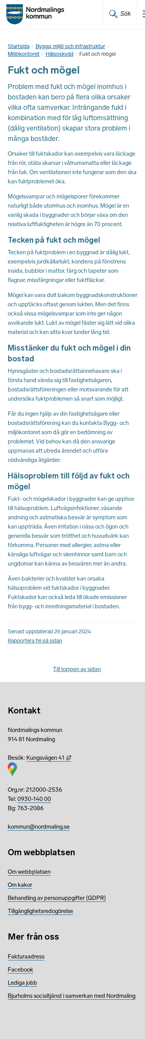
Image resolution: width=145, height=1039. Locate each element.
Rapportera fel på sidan (35, 641)
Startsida (18, 46)
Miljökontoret (23, 54)
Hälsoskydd (59, 54)
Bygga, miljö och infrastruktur (70, 46)
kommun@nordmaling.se (39, 826)
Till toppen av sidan (77, 669)
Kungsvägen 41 (48, 757)
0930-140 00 (34, 799)
